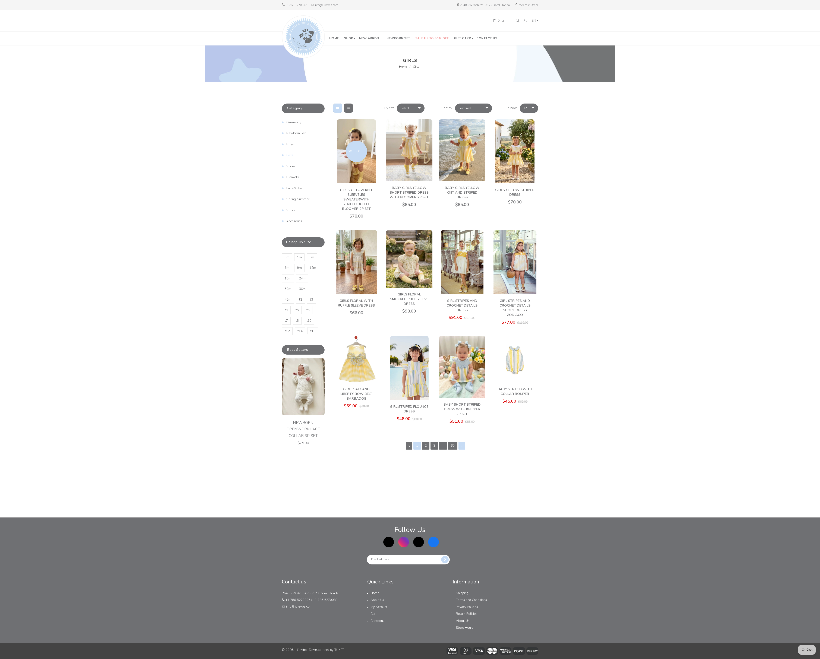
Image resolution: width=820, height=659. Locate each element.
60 (453, 445)
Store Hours (464, 627)
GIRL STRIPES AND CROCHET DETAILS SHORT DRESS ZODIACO (514, 307)
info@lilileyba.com (326, 5)
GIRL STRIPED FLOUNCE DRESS (409, 409)
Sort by (446, 108)
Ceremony (293, 122)
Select (404, 108)
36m (302, 289)
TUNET (339, 650)
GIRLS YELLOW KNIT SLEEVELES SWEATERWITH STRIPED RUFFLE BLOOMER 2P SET (356, 199)
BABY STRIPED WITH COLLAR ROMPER (515, 391)
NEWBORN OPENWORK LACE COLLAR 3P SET (303, 429)
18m (288, 278)
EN (535, 20)
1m (299, 257)
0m (287, 257)
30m (288, 289)
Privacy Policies (467, 607)
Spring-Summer (297, 199)
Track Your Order (527, 5)
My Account (378, 607)
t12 (287, 331)
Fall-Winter (294, 188)
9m (299, 268)
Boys (290, 144)
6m (287, 268)
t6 (308, 310)
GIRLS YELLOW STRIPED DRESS (514, 192)
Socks (290, 210)
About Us (377, 600)
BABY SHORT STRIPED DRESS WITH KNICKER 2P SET (462, 409)
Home (403, 67)
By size (389, 108)
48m (288, 299)
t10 (309, 321)
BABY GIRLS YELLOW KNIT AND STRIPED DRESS (462, 193)
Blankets (292, 177)
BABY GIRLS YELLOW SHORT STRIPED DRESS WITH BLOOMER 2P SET (409, 193)
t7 (286, 321)
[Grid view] (337, 108)
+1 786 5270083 (325, 600)
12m (312, 268)
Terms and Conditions (471, 600)
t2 (300, 299)
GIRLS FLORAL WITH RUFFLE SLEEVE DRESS (356, 303)
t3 (311, 299)
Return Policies (466, 614)
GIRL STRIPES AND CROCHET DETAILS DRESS (462, 305)
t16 (312, 331)
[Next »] (461, 446)
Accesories (294, 221)
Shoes (291, 166)
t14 (300, 331)
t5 (297, 310)
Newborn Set (296, 133)
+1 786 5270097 (296, 5)
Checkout (377, 621)
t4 (286, 310)
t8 (297, 321)
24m (302, 278)
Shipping (462, 593)
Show (512, 108)
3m (311, 257)
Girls (289, 155)
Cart (373, 614)
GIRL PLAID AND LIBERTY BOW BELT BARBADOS (356, 394)
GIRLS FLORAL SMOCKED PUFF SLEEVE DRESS (409, 299)
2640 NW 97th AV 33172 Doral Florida (485, 5)
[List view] (348, 108)
